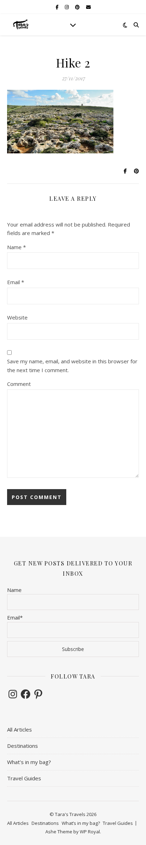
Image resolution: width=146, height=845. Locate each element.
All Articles (19, 729)
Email (15, 282)
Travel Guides (24, 778)
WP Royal (90, 831)
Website (17, 317)
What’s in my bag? (29, 761)
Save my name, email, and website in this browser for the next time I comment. (72, 366)
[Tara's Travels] (21, 24)
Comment (19, 383)
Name (16, 247)
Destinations (22, 745)
